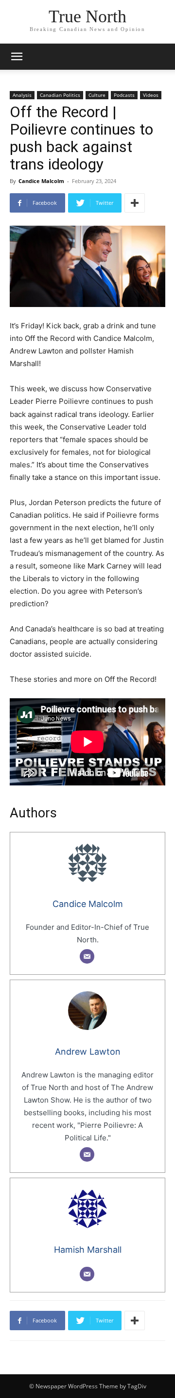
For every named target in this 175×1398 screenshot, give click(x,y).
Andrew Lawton (88, 1051)
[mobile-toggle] (16, 57)
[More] (134, 203)
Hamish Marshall (88, 1249)
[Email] (87, 956)
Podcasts (124, 95)
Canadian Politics (60, 95)
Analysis (22, 95)
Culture (96, 95)
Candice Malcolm (41, 180)
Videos (150, 95)
